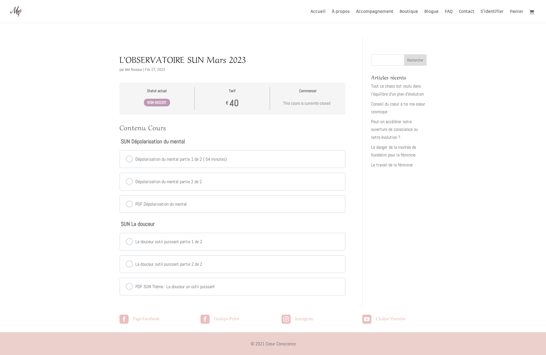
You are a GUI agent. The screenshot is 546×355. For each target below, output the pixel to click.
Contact (466, 11)
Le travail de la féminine (392, 165)
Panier (516, 11)
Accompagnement (374, 11)
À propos (341, 11)
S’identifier (492, 11)
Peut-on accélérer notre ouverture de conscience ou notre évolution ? (394, 129)
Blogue (431, 11)
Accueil (318, 11)
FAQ (448, 11)
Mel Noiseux (133, 69)
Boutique (409, 11)
